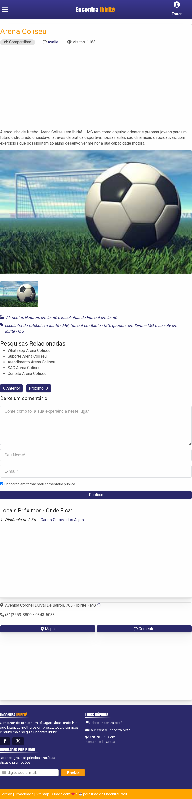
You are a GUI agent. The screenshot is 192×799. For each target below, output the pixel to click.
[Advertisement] (96, 89)
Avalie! (54, 42)
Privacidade (24, 794)
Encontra (95, 9)
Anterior (13, 388)
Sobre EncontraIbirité (106, 723)
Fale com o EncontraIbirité (110, 730)
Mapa (50, 628)
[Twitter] (18, 741)
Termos (6, 794)
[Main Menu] (5, 9)
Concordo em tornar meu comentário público (39, 484)
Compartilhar (19, 42)
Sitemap (42, 794)
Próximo (37, 388)
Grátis (110, 742)
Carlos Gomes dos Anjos (62, 519)
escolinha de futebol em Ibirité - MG (36, 325)
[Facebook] (5, 741)
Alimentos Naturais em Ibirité (31, 317)
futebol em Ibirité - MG (90, 325)
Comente (146, 628)
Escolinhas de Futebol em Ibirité (89, 317)
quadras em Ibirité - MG (133, 325)
